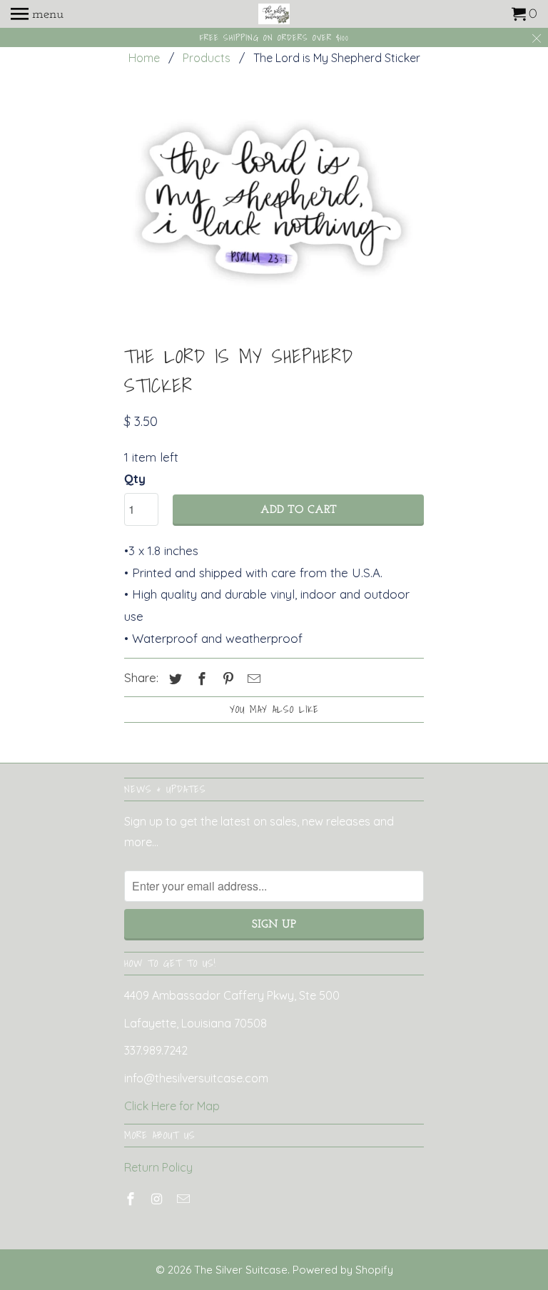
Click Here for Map (172, 1106)
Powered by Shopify (343, 1269)
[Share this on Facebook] (199, 679)
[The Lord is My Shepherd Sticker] (274, 208)
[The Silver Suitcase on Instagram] (158, 1199)
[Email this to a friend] (251, 679)
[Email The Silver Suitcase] (185, 1199)
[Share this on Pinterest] (226, 679)
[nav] (37, 14)
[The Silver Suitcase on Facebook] (132, 1199)
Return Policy (158, 1167)
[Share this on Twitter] (173, 679)
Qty (135, 478)
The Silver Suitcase (241, 1269)
